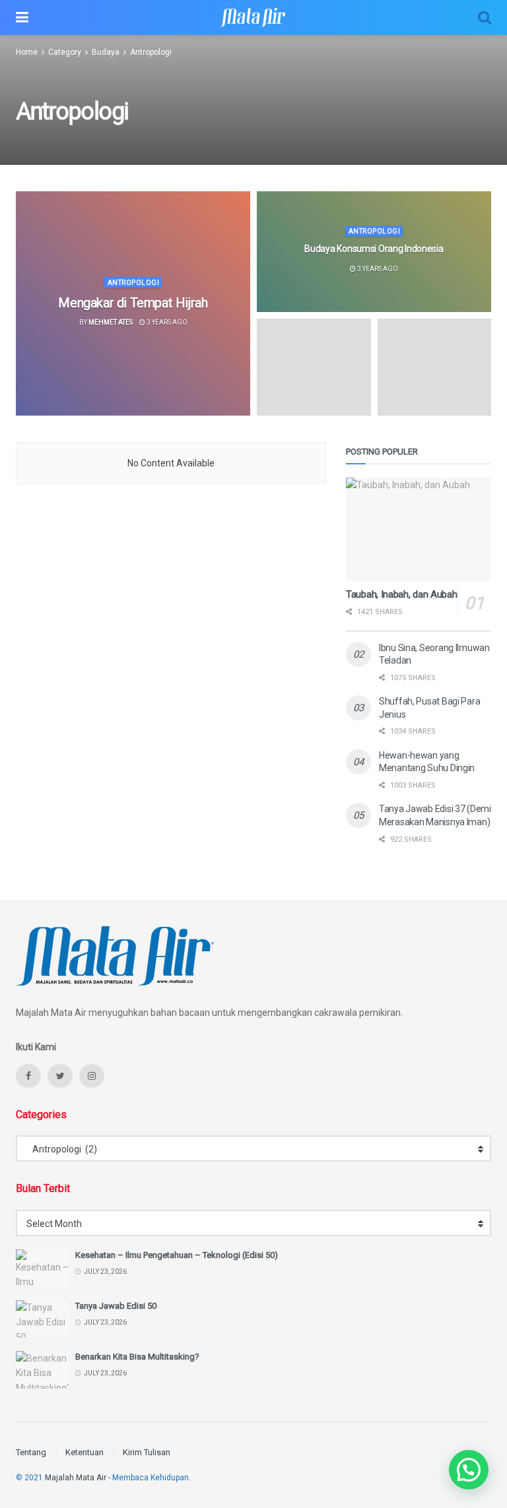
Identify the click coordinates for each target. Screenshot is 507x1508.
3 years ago (166, 322)
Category (64, 52)
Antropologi (151, 52)
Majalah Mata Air (75, 1477)
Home (27, 52)
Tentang (31, 1452)
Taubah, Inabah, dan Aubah (401, 594)
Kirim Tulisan (146, 1452)
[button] (469, 1470)
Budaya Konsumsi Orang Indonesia (373, 249)
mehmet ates (110, 322)
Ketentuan (84, 1452)
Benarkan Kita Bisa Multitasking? (137, 1357)
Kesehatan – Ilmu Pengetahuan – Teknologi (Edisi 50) (176, 1255)
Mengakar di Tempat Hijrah (132, 303)
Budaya (105, 52)
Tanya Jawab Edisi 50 (115, 1306)
